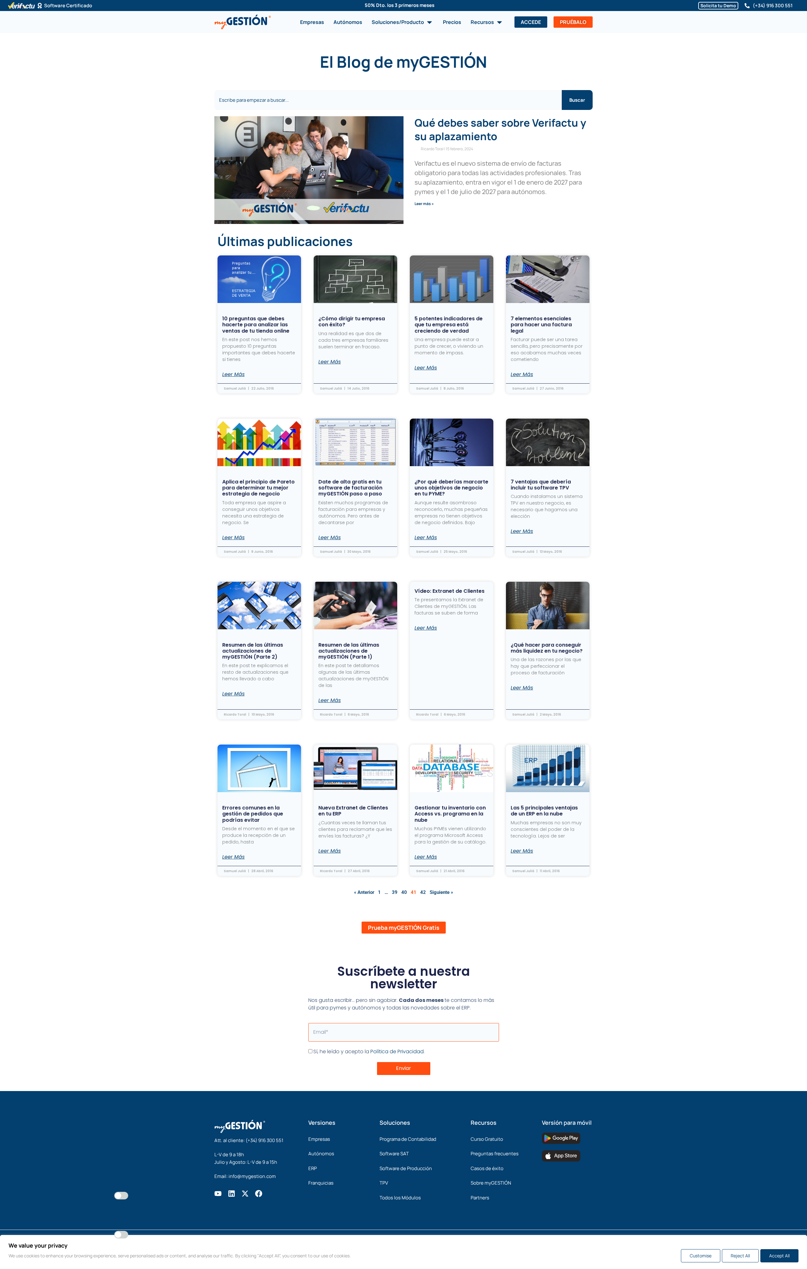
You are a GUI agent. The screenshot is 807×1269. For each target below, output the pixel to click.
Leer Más (233, 374)
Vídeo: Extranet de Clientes (450, 591)
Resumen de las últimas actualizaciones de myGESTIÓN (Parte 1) (348, 650)
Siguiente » (441, 892)
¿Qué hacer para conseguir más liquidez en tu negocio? (547, 648)
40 (404, 892)
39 (395, 892)
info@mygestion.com (252, 1176)
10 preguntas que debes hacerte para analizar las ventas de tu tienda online (255, 324)
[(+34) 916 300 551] (747, 5)
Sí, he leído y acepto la (369, 1051)
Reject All (740, 1256)
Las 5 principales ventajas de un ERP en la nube (544, 810)
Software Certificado (68, 5)
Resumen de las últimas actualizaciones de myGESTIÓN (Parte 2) (252, 650)
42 (423, 892)
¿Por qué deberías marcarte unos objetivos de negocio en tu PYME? (451, 487)
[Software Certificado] (40, 6)
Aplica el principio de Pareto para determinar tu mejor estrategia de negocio (258, 487)
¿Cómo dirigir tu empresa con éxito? (351, 321)
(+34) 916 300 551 (772, 5)
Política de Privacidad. (397, 1051)
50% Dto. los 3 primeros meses (399, 5)
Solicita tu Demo (718, 6)
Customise (700, 1256)
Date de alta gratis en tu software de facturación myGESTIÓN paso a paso (350, 487)
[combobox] (388, 100)
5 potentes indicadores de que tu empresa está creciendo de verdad (449, 324)
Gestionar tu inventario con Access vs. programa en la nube (450, 813)
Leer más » (424, 203)
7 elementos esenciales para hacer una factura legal (541, 324)
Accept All (779, 1256)
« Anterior (364, 892)
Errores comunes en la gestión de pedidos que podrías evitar (252, 813)
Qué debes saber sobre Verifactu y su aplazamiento (500, 129)
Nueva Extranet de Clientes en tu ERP (353, 810)
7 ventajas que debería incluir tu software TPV (541, 484)
